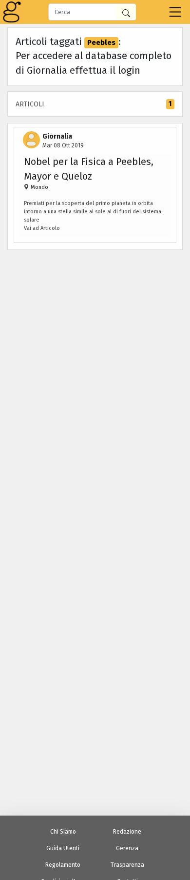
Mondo (38, 187)
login (129, 70)
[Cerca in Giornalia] (126, 12)
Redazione (127, 831)
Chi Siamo (63, 831)
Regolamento (62, 864)
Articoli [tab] (93, 104)
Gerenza (127, 848)
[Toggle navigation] (175, 12)
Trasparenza (127, 864)
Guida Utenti (62, 848)
